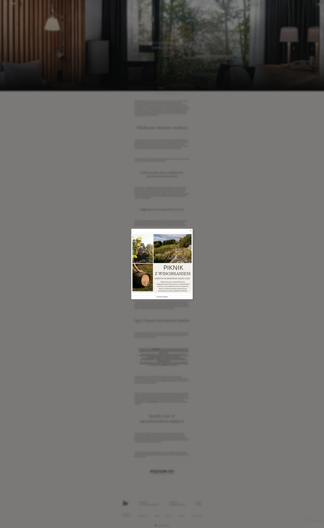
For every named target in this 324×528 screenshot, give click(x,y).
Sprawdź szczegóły (162, 297)
